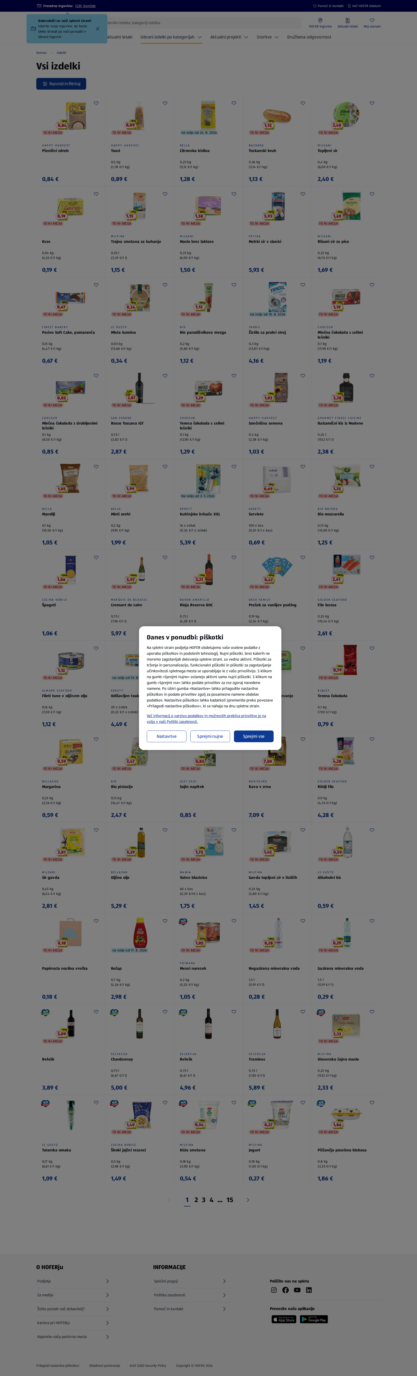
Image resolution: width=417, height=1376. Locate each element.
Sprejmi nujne (210, 736)
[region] (210, 688)
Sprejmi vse (254, 736)
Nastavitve (167, 736)
